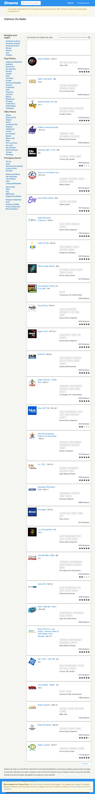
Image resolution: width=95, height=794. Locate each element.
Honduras (9, 92)
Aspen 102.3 (43, 331)
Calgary (9, 120)
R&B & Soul (10, 194)
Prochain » (85, 763)
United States (11, 106)
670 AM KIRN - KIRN (46, 555)
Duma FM (42, 584)
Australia (9, 64)
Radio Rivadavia (44, 725)
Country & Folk (11, 168)
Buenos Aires (11, 117)
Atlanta (8, 115)
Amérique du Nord (13, 41)
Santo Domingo (12, 150)
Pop (7, 192)
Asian (8, 164)
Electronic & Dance (13, 174)
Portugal (9, 101)
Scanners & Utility (12, 204)
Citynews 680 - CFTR (46, 150)
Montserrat (10, 99)
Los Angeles (10, 134)
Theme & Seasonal (13, 207)
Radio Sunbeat (44, 705)
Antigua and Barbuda (14, 62)
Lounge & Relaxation (13, 183)
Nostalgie (42, 510)
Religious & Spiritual (13, 200)
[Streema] (11, 3)
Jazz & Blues (11, 179)
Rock (8, 202)
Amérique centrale (13, 43)
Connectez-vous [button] (83, 3)
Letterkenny (10, 129)
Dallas (8, 122)
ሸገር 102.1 (42, 464)
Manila (8, 136)
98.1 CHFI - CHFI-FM (46, 659)
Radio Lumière (44, 745)
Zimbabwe (10, 108)
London (9, 131)
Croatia (8, 80)
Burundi (9, 71)
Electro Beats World (46, 266)
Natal (8, 141)
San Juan (9, 145)
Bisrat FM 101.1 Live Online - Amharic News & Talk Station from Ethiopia (48, 632)
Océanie (9, 55)
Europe (8, 48)
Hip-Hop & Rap (11, 176)
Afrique (8, 50)
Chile (8, 76)
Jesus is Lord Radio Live (48, 172)
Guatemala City (11, 124)
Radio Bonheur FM (45, 102)
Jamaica (9, 94)
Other (8, 189)
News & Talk (10, 187)
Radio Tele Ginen (45, 79)
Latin (7, 181)
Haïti (7, 90)
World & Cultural (12, 209)
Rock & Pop (43, 305)
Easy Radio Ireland (45, 198)
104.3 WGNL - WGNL (46, 685)
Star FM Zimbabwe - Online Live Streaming (47, 435)
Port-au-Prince (11, 143)
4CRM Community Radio (48, 127)
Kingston (9, 127)
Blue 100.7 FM (44, 408)
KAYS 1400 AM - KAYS (47, 607)
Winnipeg (9, 154)
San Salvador (11, 148)
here (34, 784)
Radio (71, 3)
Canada (9, 73)
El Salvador (10, 87)
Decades (9, 171)
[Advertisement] (59, 50)
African (8, 161)
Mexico (8, 97)
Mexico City (10, 138)
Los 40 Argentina (45, 529)
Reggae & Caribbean (13, 196)
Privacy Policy (76, 787)
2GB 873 (41, 354)
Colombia (9, 78)
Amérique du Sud (12, 46)
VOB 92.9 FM (43, 243)
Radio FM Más (44, 59)
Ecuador (9, 85)
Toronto (9, 152)
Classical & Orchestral (14, 166)
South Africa (10, 104)
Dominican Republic (13, 83)
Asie (7, 53)
